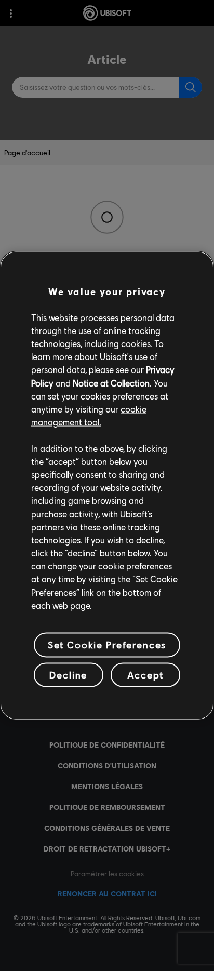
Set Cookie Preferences (107, 644)
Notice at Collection (111, 382)
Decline (68, 674)
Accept (145, 674)
